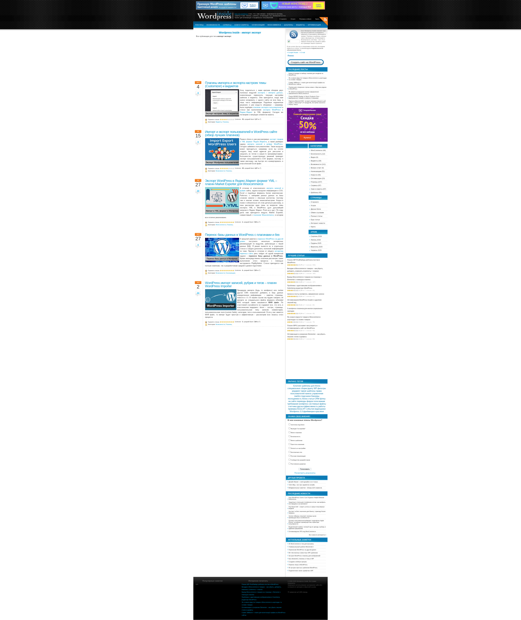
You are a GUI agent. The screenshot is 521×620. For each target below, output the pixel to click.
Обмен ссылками (317, 213)
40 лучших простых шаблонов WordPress (303, 567)
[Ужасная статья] (221, 119)
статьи (311, 399)
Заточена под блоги (297, 425)
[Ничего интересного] (223, 119)
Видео (313, 157)
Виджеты (300, 25)
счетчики (292, 406)
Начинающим (258, 25)
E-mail (303, 52)
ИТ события (308, 409)
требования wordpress (297, 404)
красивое (319, 411)
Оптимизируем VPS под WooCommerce (302, 531)
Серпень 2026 (316, 236)
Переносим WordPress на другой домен (302, 550)
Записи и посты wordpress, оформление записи (305, 294)
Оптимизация (314, 25)
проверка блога (295, 409)
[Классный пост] (231, 119)
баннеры (315, 396)
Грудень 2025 (316, 243)
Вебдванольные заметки (297, 488)
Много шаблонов (296, 440)
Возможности (213, 25)
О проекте (283, 19)
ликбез (297, 396)
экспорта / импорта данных (270, 93)
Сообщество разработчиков (300, 460)
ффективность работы (314, 406)
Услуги (293, 19)
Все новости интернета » (317, 535)
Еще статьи (315, 220)
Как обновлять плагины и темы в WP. (301, 559)
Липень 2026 (316, 240)
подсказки (306, 396)
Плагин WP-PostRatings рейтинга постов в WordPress (260, 584)
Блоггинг (297, 386)
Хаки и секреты (241, 25)
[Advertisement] (240, 58)
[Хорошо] (229, 119)
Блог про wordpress (241, 14)
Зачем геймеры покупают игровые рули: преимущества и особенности (303, 516)
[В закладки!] (233, 119)
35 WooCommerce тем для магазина (301, 544)
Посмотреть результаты (304, 473)
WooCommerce (274, 25)
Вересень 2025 (317, 247)
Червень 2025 (316, 250)
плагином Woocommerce (263, 215)
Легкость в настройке (298, 448)
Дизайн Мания (293, 482)
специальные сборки (297, 388)
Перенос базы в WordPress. (298, 564)
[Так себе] (225, 119)
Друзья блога (316, 209)
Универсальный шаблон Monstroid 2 (301, 547)
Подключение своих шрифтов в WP (301, 570)
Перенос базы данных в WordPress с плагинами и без (242, 235)
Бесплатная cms (296, 452)
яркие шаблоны (308, 391)
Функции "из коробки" (298, 428)
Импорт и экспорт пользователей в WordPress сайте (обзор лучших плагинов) (241, 133)
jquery (310, 388)
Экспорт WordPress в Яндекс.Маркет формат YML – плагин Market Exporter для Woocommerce (241, 182)
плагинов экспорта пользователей (267, 107)
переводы (301, 401)
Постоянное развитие (298, 464)
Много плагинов (296, 432)
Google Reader (293, 52)
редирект (296, 391)
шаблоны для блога (311, 386)
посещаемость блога (297, 399)
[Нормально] (227, 119)
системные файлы (317, 404)
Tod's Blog (292, 485)
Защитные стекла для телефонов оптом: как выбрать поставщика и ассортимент (307, 503)
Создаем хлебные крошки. (298, 562)
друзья (300, 406)
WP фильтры (320, 388)
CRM (317, 399)
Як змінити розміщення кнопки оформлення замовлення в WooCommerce (304, 92)
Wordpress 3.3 (296, 411)
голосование (319, 401)
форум (310, 401)
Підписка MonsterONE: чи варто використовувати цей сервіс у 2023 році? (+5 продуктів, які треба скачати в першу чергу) (307, 102)
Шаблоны (288, 25)
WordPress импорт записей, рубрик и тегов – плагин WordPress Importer (241, 284)
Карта (317, 19)
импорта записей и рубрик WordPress (265, 144)
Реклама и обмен (305, 19)
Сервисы (227, 25)
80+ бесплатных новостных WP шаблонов (303, 553)
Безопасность (316, 154)
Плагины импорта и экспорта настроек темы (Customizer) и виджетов (235, 84)
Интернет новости (318, 223)
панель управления (314, 393)
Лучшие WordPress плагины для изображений (304, 556)
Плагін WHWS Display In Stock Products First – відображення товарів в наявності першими (304, 97)
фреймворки (309, 411)
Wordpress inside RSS (323, 22)
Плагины (199, 25)
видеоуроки (320, 409)
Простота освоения (297, 444)
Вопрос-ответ (316, 168)
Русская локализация (298, 456)
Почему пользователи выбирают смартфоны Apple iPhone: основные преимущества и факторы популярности (306, 522)
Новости (314, 175)
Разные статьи (316, 216)
